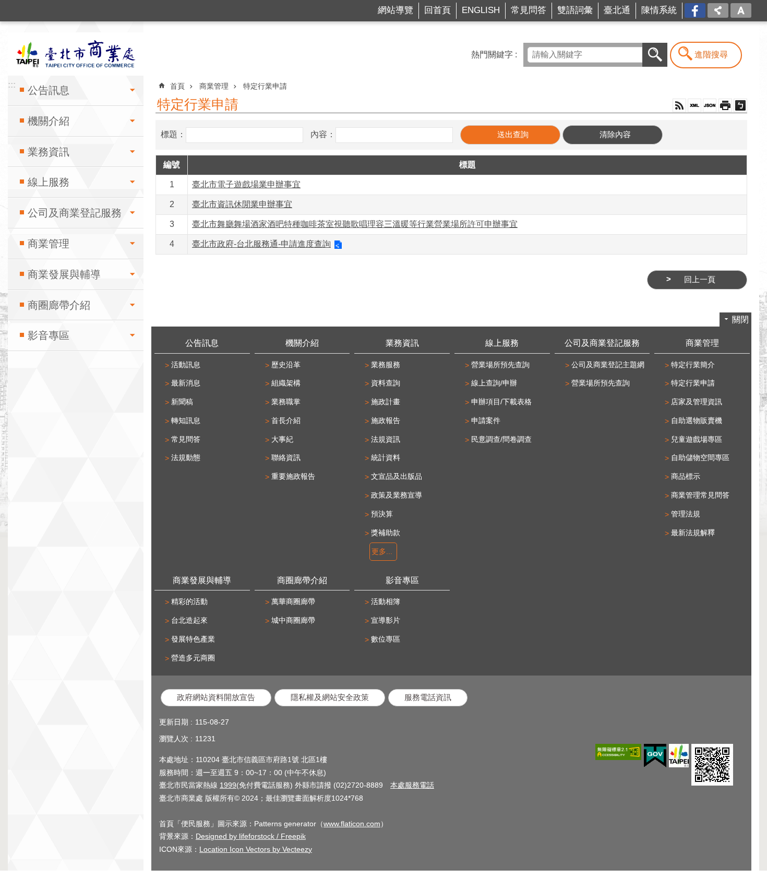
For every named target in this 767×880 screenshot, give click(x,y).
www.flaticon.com (351, 823)
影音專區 (48, 335)
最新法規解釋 (693, 532)
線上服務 (48, 182)
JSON (709, 105)
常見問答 (528, 10)
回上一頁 (699, 279)
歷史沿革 (286, 364)
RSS (679, 105)
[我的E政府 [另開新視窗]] (655, 756)
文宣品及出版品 (396, 476)
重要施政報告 (293, 476)
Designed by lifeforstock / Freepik (251, 836)
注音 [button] (740, 105)
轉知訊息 (185, 420)
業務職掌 (286, 401)
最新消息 (185, 383)
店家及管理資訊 (696, 401)
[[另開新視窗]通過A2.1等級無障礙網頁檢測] (618, 752)
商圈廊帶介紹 (59, 305)
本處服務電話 (412, 785)
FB (699, 9)
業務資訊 (48, 152)
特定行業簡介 (693, 364)
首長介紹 (286, 420)
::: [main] (158, 81)
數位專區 (385, 639)
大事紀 (282, 439)
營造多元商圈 (193, 658)
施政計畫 (385, 401)
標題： (173, 134)
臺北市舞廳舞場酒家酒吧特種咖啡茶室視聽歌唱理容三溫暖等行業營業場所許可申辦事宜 (355, 224)
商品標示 (685, 476)
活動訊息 (185, 364)
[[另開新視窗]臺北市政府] (679, 755)
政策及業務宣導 (396, 495)
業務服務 (385, 364)
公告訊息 (48, 90)
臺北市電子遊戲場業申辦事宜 (246, 184)
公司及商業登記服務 (75, 213)
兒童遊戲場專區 (696, 439)
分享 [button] (718, 10)
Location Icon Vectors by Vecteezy (255, 849)
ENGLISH (481, 10)
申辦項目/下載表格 (501, 401)
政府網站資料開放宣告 (216, 697)
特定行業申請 (265, 86)
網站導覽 (395, 10)
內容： (322, 134)
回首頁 (437, 10)
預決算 (382, 514)
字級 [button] (740, 10)
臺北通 (617, 10)
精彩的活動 (189, 601)
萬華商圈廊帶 (293, 601)
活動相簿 (385, 601)
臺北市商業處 (75, 54)
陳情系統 (659, 10)
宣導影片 (385, 620)
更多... (381, 551)
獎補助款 (385, 532)
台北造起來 (189, 620)
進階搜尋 (711, 54)
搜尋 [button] (654, 55)
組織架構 (286, 383)
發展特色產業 (193, 639)
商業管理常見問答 (700, 495)
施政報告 (385, 420)
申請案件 (485, 420)
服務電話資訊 (427, 697)
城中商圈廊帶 (293, 620)
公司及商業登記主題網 (607, 364)
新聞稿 (182, 401)
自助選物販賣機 (696, 420)
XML (694, 105)
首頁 (177, 86)
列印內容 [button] (725, 105)
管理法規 (685, 514)
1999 (228, 785)
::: (19, 7)
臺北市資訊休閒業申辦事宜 (242, 204)
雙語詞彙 (575, 10)
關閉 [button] (740, 319)
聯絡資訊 (286, 457)
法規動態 (185, 457)
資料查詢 (385, 383)
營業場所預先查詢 (500, 364)
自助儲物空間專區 (700, 457)
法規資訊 (385, 439)
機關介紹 (48, 121)
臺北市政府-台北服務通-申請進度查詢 (261, 243)
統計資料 (385, 457)
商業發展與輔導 (64, 274)
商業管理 (48, 243)
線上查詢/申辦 (494, 383)
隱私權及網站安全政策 (330, 697)
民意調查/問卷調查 (501, 439)
